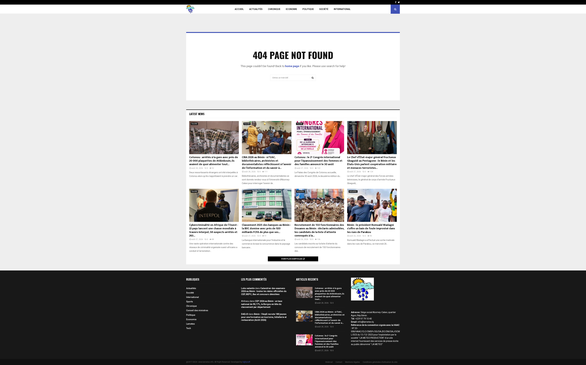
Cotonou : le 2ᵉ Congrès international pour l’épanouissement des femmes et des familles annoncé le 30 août (318, 161)
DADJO (244, 314)
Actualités (255, 9)
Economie (291, 9)
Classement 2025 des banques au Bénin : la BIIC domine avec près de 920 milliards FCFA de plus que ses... (266, 228)
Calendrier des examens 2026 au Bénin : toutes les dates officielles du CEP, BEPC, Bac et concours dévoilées (263, 291)
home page (292, 66)
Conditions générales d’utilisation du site (380, 362)
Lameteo (190, 324)
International (342, 9)
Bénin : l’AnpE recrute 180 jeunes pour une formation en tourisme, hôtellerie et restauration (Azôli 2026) (264, 317)
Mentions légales (352, 362)
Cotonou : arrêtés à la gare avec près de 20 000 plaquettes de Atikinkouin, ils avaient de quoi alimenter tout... (213, 161)
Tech (188, 328)
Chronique (274, 9)
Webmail (329, 362)
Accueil (239, 9)
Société (323, 9)
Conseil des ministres (197, 310)
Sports (189, 301)
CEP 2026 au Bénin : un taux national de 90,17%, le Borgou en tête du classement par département (261, 304)
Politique (308, 9)
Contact (339, 362)
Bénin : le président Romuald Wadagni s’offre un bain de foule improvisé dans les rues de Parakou (371, 228)
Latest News (196, 114)
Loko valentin (248, 288)
